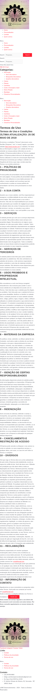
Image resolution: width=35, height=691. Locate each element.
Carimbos (7, 85)
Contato (6, 34)
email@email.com (18, 561)
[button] (17, 41)
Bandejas (7, 92)
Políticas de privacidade (11, 655)
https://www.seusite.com (12, 146)
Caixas (6, 81)
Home (6, 30)
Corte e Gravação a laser (12, 87)
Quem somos (8, 36)
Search (2, 55)
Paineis (6, 83)
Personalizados (8, 32)
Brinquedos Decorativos (13, 76)
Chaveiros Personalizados (12, 94)
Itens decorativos (11, 74)
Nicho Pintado (8, 90)
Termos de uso (8, 657)
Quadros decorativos (12, 79)
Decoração (7, 72)
